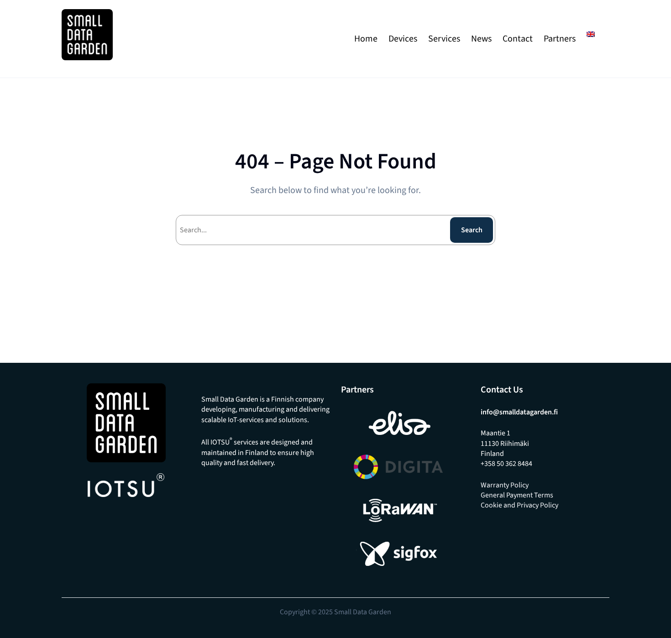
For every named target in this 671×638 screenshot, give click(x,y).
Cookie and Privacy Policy (519, 505)
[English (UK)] (591, 34)
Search (471, 230)
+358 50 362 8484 (506, 464)
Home (365, 38)
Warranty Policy (505, 485)
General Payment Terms (517, 495)
